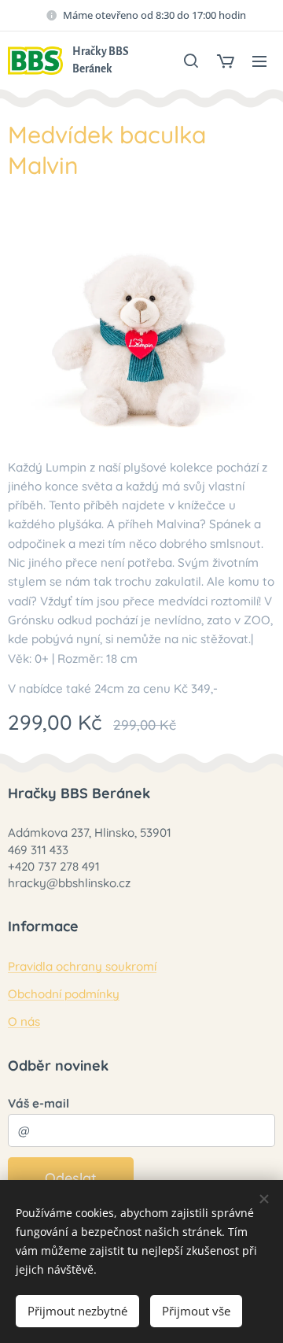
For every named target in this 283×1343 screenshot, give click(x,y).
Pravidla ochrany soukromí (82, 966)
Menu (259, 60)
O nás (24, 1021)
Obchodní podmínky (63, 993)
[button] (191, 60)
